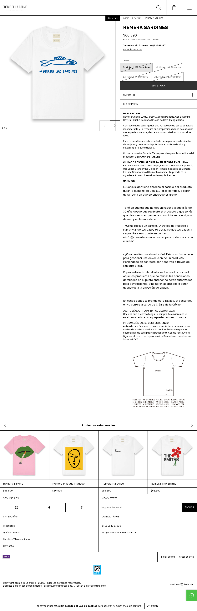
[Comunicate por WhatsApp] (191, 595)
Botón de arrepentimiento (91, 585)
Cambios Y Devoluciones (16, 539)
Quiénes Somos (11, 532)
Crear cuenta (186, 556)
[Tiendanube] (182, 584)
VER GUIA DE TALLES (147, 156)
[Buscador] (158, 7)
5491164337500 (111, 525)
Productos (9, 525)
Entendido (152, 605)
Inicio (126, 18)
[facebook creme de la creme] (49, 507)
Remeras (137, 18)
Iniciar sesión (168, 556)
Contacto (8, 546)
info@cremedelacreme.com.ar (119, 532)
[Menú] (189, 7)
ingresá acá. (66, 585)
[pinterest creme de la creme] (82, 507)
